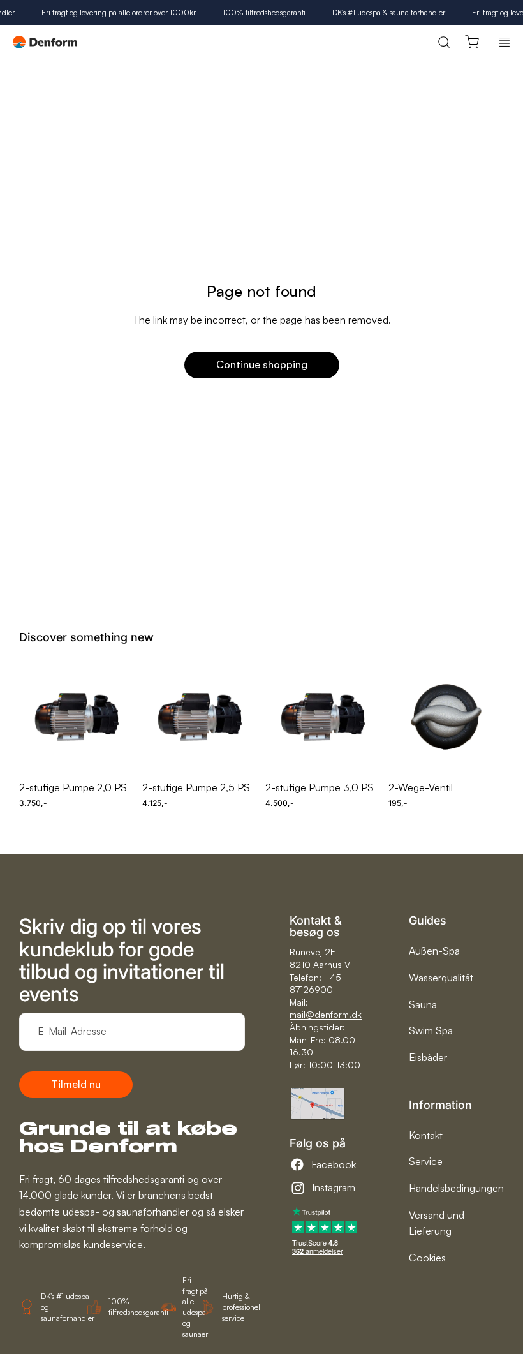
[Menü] (504, 42)
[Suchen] (443, 42)
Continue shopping (261, 364)
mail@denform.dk (326, 1014)
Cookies (427, 1257)
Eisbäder (428, 1057)
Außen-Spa (434, 950)
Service (426, 1161)
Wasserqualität (441, 977)
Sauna (423, 1004)
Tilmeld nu (76, 1084)
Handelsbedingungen (456, 1188)
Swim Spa (431, 1030)
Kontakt (426, 1135)
